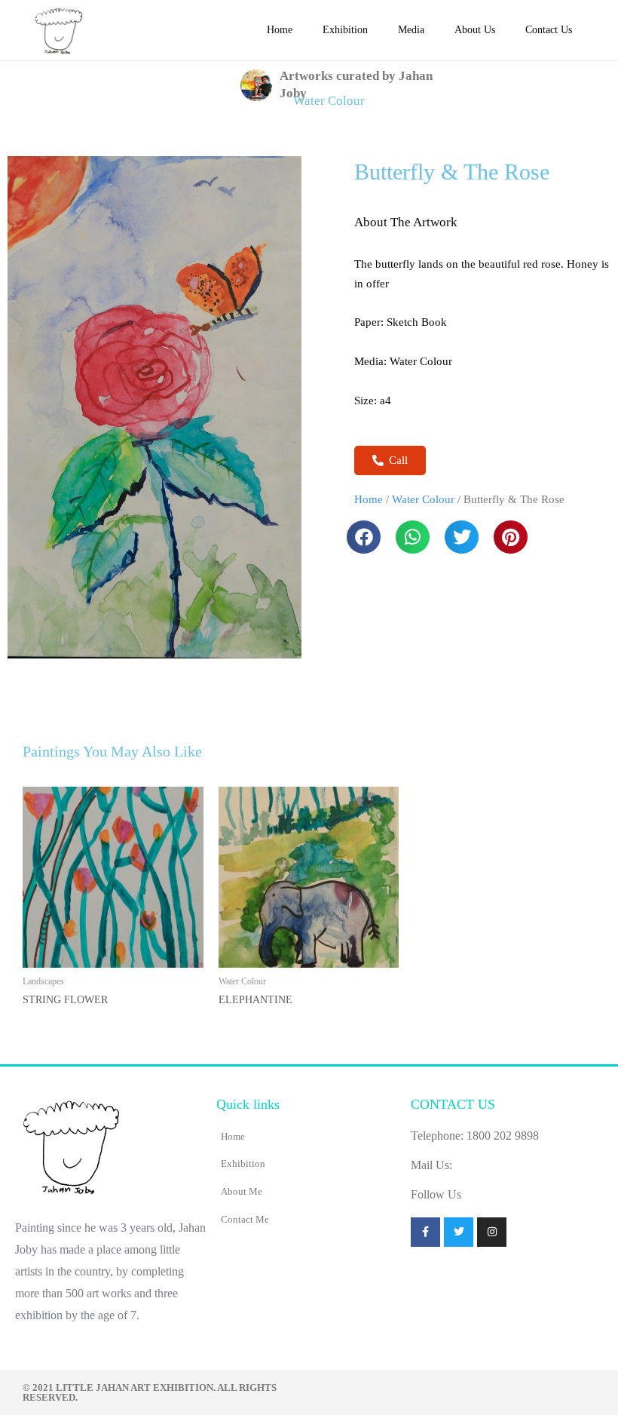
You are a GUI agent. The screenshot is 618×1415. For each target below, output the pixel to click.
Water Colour (329, 101)
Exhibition (345, 29)
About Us (474, 29)
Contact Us (548, 29)
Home (279, 29)
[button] (364, 537)
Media (411, 29)
